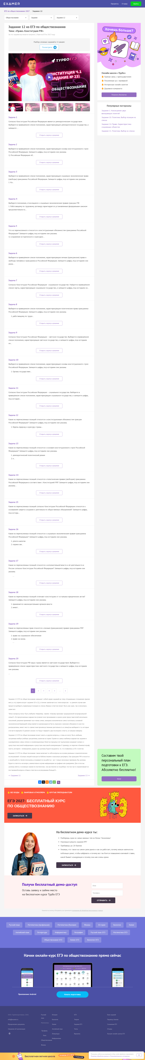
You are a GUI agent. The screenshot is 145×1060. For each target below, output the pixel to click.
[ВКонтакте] (39, 782)
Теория (76, 1019)
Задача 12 (13, 415)
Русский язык (14, 925)
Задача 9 (12, 332)
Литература (42, 932)
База (44, 1035)
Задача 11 (13, 388)
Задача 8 (12, 304)
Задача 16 (13, 529)
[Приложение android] (9, 1034)
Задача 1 (12, 117)
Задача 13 (13, 443)
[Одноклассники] (47, 782)
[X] (43, 782)
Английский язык (22, 932)
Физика (87, 925)
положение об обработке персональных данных (87, 910)
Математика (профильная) (39, 925)
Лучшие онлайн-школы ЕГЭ (116, 1034)
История (101, 925)
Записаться (19, 816)
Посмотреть (47, 47)
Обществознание (46, 1040)
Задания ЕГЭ (78, 1024)
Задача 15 (13, 502)
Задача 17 (13, 560)
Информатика (60, 932)
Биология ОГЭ (93, 940)
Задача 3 (12, 171)
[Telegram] (50, 782)
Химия (131, 925)
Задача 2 (12, 144)
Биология (117, 925)
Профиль (44, 1031)
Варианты (77, 1034)
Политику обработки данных (100, 1056)
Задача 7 (12, 280)
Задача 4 (12, 198)
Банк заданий (111, 1015)
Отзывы (109, 1029)
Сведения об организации (16, 1029)
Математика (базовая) (67, 925)
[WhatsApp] (54, 782)
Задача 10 (13, 359)
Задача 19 (13, 623)
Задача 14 (13, 475)
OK (139, 1055)
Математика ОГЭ (120, 932)
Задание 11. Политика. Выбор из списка (118, 131)
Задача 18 (13, 592)
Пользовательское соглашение (120, 1056)
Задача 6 (12, 253)
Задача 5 (12, 226)
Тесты (76, 1029)
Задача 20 (13, 658)
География (78, 932)
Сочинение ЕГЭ (112, 1024)
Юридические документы (16, 1024)
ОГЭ (75, 1015)
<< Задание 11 (14, 775)
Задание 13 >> (84, 775)
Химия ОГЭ (74, 940)
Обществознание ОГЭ (53, 940)
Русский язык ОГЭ (98, 932)
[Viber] (58, 782)
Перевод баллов (112, 1019)
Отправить (102, 900)
